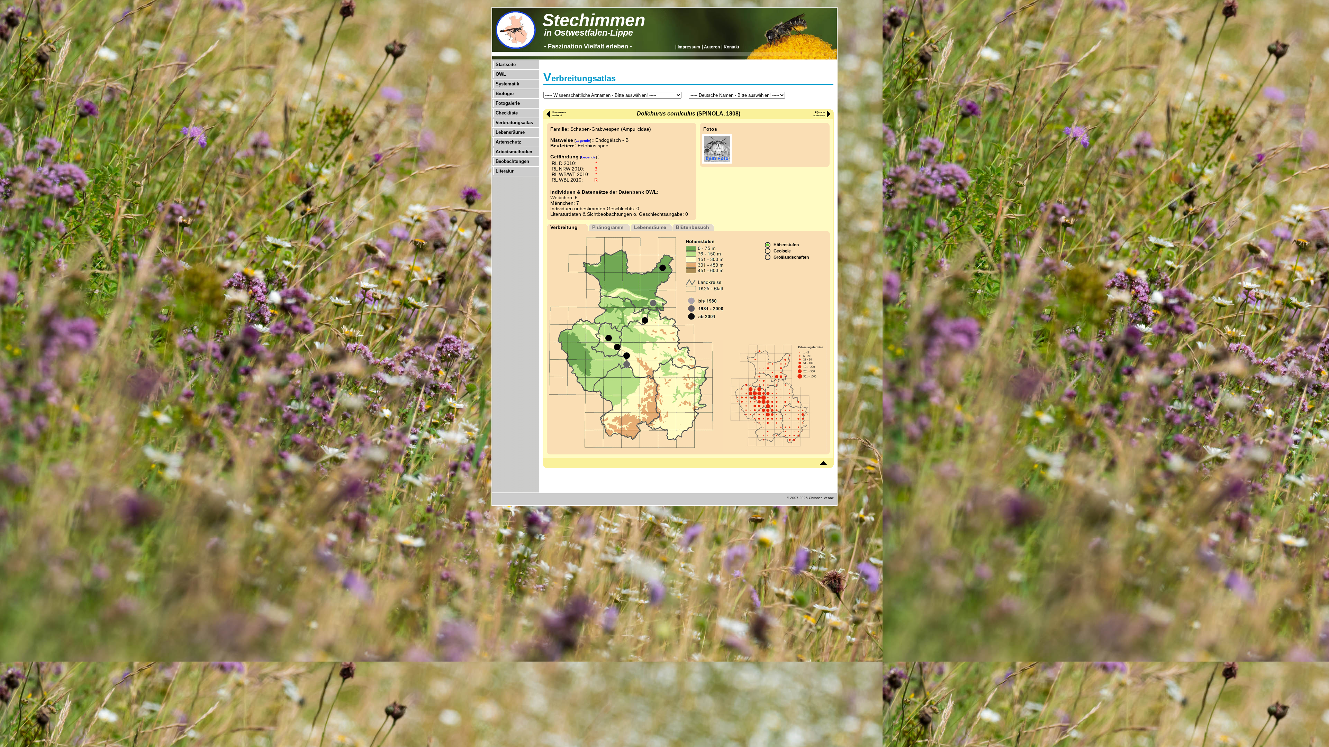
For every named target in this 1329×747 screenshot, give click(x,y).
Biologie (505, 93)
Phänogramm (607, 227)
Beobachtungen (512, 161)
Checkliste (507, 113)
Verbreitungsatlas (514, 122)
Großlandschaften (791, 257)
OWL (501, 74)
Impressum (689, 47)
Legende (583, 140)
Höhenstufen (786, 244)
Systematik (507, 83)
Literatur (505, 171)
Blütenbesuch (692, 227)
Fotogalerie (508, 103)
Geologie (782, 251)
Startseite (506, 64)
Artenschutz (508, 142)
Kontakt (731, 47)
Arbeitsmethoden (514, 151)
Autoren (712, 47)
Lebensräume (510, 132)
